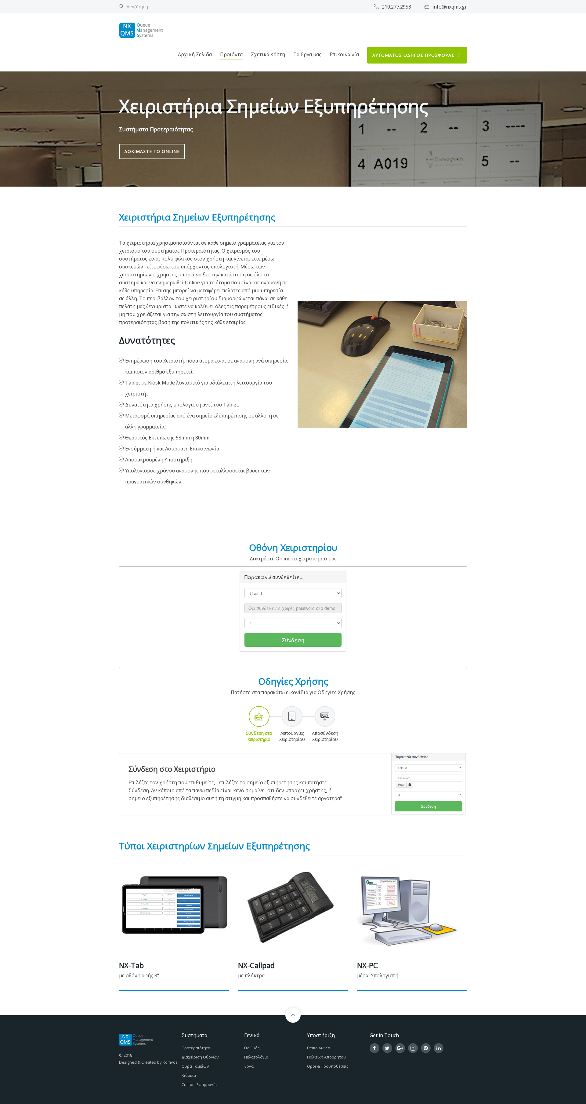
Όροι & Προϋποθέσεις (327, 1066)
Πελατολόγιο (256, 1057)
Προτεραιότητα (196, 1048)
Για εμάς (251, 1048)
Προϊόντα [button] (231, 54)
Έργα (249, 1066)
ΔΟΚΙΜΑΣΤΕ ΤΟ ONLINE (152, 151)
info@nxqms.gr (449, 6)
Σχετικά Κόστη (268, 54)
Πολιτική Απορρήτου (326, 1057)
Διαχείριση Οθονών (200, 1057)
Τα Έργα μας (307, 54)
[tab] (259, 724)
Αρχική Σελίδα (195, 54)
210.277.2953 (396, 6)
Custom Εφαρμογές (199, 1084)
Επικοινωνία (344, 54)
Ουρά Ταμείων (195, 1066)
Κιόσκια (189, 1075)
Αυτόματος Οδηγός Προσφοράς (414, 55)
